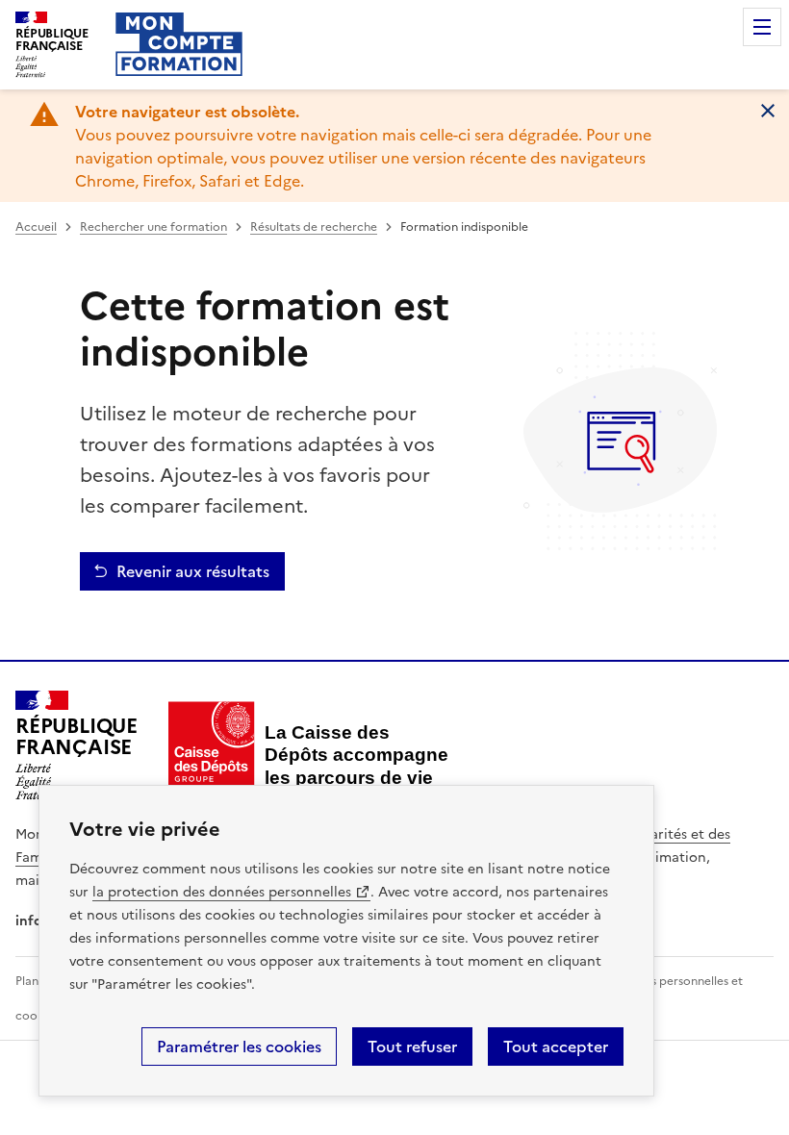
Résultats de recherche (313, 227)
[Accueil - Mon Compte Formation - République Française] (179, 44)
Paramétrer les (239, 1046)
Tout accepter (555, 1046)
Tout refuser (412, 1046)
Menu (762, 27)
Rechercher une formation (153, 227)
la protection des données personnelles (221, 892)
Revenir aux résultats (192, 571)
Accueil (36, 227)
